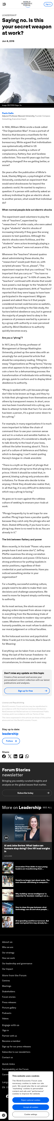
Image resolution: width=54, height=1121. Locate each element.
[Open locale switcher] (3, 1115)
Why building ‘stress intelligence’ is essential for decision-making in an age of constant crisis (32, 896)
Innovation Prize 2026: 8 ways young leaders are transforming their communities (31, 869)
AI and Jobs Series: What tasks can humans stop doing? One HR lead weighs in (27, 848)
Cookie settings (30, 1114)
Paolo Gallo (8, 113)
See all (47, 807)
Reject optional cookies (30, 1100)
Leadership (9, 15)
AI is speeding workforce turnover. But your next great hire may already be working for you (32, 923)
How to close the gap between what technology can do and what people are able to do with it (31, 909)
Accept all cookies (30, 1107)
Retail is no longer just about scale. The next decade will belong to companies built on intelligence (32, 882)
